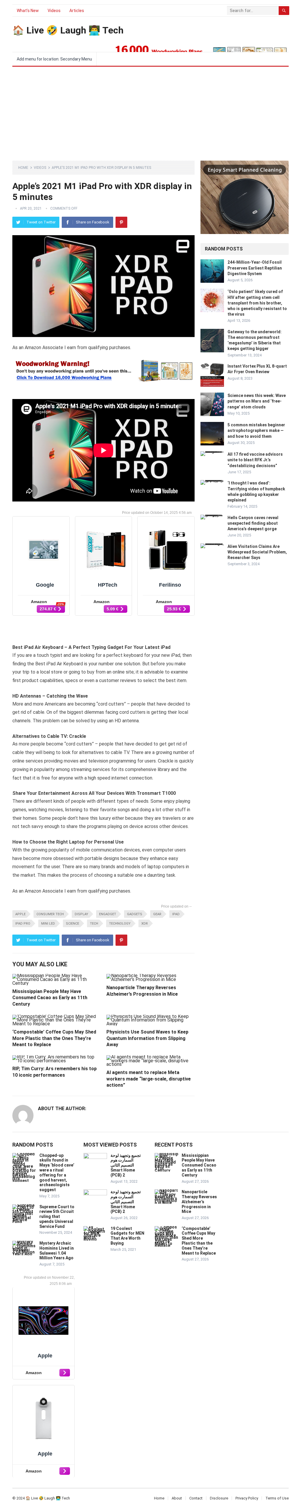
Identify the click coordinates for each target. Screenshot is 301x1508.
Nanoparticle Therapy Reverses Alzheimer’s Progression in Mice (199, 1201)
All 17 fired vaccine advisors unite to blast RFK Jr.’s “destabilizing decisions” (255, 460)
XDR (144, 923)
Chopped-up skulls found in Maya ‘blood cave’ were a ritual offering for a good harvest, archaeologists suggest (56, 1172)
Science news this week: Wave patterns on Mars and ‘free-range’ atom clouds (257, 401)
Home (23, 168)
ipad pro (22, 923)
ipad (176, 914)
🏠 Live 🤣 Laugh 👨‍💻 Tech (67, 30)
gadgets (134, 914)
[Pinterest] (121, 222)
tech (94, 923)
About (177, 1498)
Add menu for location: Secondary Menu (54, 59)
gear (157, 914)
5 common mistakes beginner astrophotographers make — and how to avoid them (256, 430)
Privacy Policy (246, 1498)
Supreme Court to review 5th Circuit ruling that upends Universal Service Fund (56, 1216)
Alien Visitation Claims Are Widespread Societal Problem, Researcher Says (257, 552)
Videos (54, 10)
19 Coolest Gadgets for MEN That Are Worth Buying (127, 1236)
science (72, 923)
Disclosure (219, 1498)
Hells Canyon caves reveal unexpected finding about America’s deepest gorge (253, 523)
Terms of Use (277, 1498)
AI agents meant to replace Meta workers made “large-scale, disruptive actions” (148, 1079)
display (81, 914)
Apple (20, 914)
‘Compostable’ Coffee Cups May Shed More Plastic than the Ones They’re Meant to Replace (54, 1038)
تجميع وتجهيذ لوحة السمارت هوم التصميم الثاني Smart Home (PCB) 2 (126, 1165)
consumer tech (50, 914)
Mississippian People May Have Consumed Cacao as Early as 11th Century (49, 998)
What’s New (28, 10)
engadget (107, 914)
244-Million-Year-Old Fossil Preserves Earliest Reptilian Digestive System (255, 268)
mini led (48, 923)
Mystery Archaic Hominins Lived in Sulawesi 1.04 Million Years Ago (56, 1250)
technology (120, 923)
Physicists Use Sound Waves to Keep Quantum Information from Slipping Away (147, 1038)
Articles (76, 10)
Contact (196, 1498)
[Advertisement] (150, 111)
